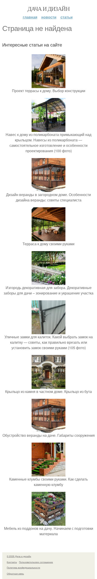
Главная (30, 17)
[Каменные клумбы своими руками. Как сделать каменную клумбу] (48, 473)
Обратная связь (15, 573)
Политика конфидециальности (23, 567)
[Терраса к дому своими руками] (48, 238)
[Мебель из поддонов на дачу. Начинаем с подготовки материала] (48, 522)
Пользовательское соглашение (36, 562)
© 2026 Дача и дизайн (19, 556)
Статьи (66, 17)
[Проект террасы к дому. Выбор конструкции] (48, 85)
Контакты (12, 562)
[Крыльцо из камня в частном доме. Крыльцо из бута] (48, 386)
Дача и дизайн (48, 8)
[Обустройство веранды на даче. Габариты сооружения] (48, 429)
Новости (48, 17)
